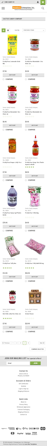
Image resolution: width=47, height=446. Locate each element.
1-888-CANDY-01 (9, 2)
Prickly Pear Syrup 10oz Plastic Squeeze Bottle (34, 163)
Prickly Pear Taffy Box (9, 263)
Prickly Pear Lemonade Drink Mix (11, 62)
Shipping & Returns (23, 391)
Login (20, 389)
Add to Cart (12, 75)
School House (29, 314)
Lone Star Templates (30, 444)
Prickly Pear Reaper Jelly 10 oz (12, 162)
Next (41, 343)
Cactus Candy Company (9, 57)
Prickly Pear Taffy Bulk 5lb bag (34, 263)
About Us (23, 402)
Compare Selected (37, 349)
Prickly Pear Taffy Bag (32, 213)
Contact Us (23, 414)
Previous (7, 343)
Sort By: (17, 30)
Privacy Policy (23, 404)
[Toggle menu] (3, 8)
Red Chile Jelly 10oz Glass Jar (12, 314)
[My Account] (38, 2)
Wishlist (23, 386)
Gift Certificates (23, 383)
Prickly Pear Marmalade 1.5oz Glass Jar (34, 62)
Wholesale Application (23, 407)
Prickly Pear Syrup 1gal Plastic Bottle (12, 214)
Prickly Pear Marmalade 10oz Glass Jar (11, 113)
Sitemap (26, 442)
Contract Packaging (24, 409)
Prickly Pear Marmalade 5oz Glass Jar (33, 113)
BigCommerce (13, 444)
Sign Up (26, 389)
